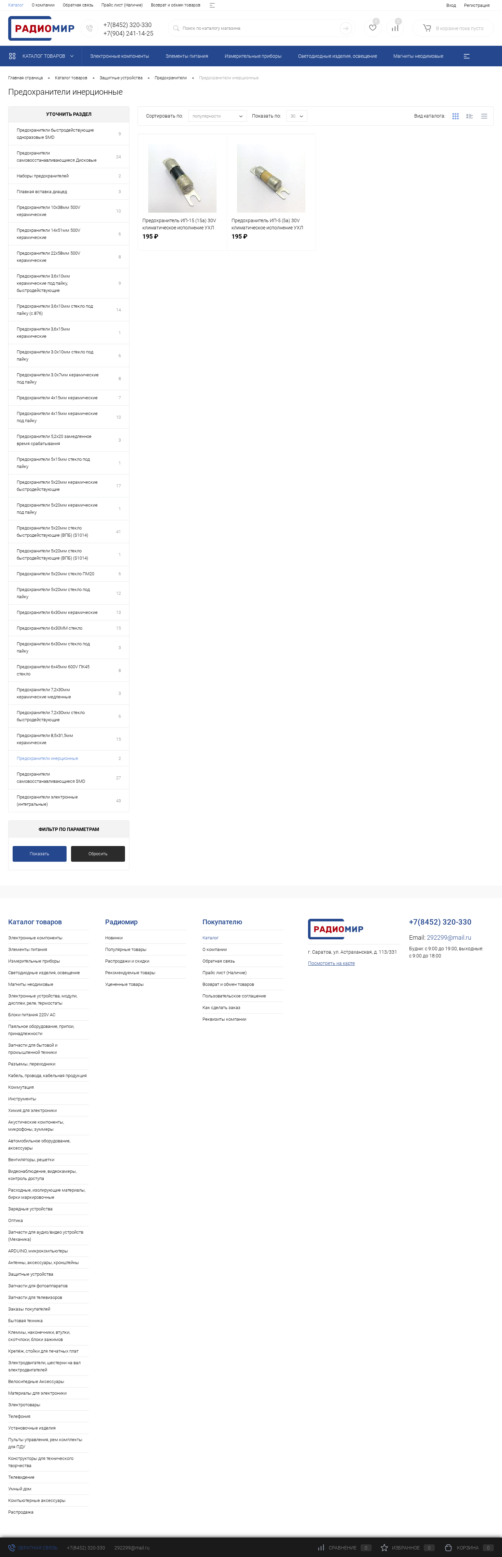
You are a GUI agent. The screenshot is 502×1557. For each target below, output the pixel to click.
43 (118, 800)
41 (118, 531)
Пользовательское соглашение (234, 995)
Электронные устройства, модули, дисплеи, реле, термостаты (42, 999)
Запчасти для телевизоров (35, 1297)
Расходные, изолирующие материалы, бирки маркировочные (46, 1193)
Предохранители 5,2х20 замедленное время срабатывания (54, 440)
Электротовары (24, 1404)
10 (118, 211)
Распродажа (20, 1512)
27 (118, 777)
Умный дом (19, 1488)
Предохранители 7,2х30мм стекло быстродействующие (51, 716)
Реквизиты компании (224, 1019)
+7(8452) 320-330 (86, 1548)
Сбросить (98, 853)
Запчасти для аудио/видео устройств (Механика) (45, 1236)
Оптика (15, 1220)
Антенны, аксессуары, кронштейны (43, 1262)
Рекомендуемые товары (130, 972)
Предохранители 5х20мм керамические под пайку (57, 508)
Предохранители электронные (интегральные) (47, 800)
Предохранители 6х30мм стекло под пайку (53, 647)
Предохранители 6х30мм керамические (57, 612)
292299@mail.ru (449, 937)
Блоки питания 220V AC (31, 1014)
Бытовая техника (25, 1320)
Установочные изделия (32, 1428)
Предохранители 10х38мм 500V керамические (48, 211)
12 (118, 593)
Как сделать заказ (221, 1007)
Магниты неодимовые (30, 984)
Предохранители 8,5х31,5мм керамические (45, 739)
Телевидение (21, 1477)
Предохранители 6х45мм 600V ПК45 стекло (53, 670)
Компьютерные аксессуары (37, 1500)
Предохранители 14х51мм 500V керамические (48, 234)
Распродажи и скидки (127, 961)
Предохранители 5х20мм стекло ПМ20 (55, 573)
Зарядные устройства (30, 1208)
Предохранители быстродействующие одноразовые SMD (55, 133)
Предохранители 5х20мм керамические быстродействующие (57, 486)
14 (118, 309)
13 (118, 612)
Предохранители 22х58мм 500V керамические (48, 257)
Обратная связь (78, 5)
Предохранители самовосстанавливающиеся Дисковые (57, 156)
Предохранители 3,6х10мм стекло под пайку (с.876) (55, 310)
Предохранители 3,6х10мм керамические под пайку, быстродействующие (43, 283)
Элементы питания (27, 949)
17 (118, 485)
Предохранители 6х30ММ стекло (49, 628)
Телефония (19, 1416)
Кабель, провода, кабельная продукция (47, 1075)
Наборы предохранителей (43, 175)
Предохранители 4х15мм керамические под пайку (57, 417)
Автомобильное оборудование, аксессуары (39, 1144)
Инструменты (22, 1098)
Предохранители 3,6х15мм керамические (43, 332)
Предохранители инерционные (47, 758)
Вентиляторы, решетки (31, 1159)
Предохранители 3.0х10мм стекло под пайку (55, 355)
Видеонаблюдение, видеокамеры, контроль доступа (42, 1175)
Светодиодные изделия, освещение (44, 972)
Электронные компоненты (35, 937)
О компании (43, 5)
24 (118, 156)
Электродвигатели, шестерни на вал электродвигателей (44, 1366)
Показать (39, 853)
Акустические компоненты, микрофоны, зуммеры (36, 1125)
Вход (451, 5)
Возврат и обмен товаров (175, 5)
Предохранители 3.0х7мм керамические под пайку (58, 378)
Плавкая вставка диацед (42, 191)
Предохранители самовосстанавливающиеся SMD (51, 777)
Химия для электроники (32, 1110)
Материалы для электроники (37, 1393)
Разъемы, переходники (31, 1063)
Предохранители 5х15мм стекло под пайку (53, 463)
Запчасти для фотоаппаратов (38, 1285)
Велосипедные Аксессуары (36, 1381)
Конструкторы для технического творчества (40, 1462)
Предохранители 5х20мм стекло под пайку (53, 593)
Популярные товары (126, 949)
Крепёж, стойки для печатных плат (43, 1351)
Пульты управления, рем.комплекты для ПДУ (45, 1443)
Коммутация (21, 1087)
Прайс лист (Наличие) (122, 5)
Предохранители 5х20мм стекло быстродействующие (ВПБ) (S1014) (52, 531)
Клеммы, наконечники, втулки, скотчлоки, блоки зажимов (39, 1336)
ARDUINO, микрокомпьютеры (38, 1250)
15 (118, 628)
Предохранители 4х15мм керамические (57, 397)
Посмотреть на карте (331, 963)
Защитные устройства (30, 1274)
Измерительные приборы (34, 961)
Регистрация (477, 5)
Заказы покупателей (29, 1309)
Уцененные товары (124, 984)
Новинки (114, 937)
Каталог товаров (44, 56)
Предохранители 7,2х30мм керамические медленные (44, 693)
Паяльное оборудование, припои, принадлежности (41, 1030)
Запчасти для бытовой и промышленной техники (32, 1049)
